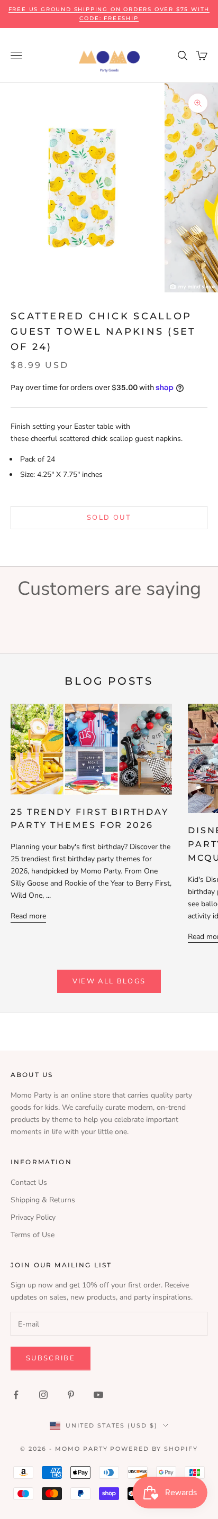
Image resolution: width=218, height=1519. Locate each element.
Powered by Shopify (154, 1448)
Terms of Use (32, 1235)
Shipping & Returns (43, 1200)
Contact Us (29, 1182)
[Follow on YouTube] (98, 1394)
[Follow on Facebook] (16, 1394)
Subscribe (50, 1358)
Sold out (109, 517)
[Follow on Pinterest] (71, 1394)
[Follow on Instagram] (43, 1394)
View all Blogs (109, 981)
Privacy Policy (33, 1217)
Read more (28, 916)
